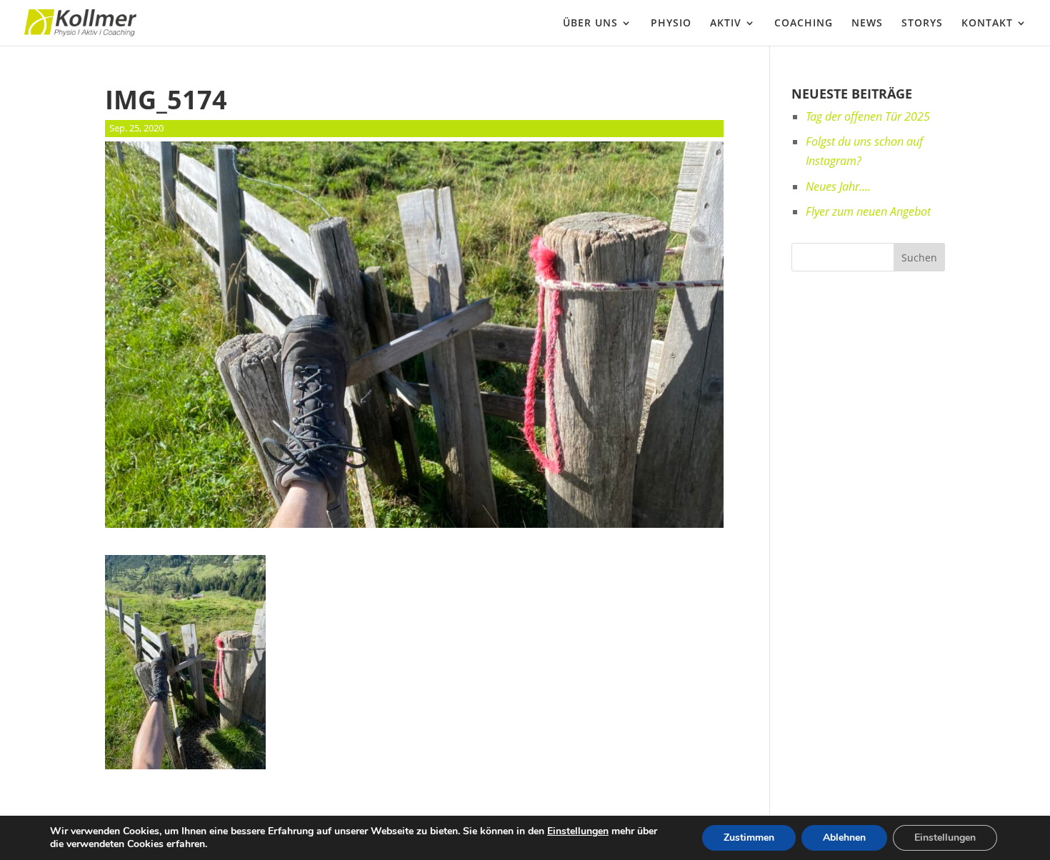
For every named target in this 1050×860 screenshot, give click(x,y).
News (867, 23)
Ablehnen (844, 837)
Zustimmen (749, 837)
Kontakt (987, 23)
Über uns (590, 23)
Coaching (803, 23)
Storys (922, 23)
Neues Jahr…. (838, 186)
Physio (671, 23)
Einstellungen (578, 831)
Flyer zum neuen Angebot (868, 211)
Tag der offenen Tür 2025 (868, 116)
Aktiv (725, 23)
